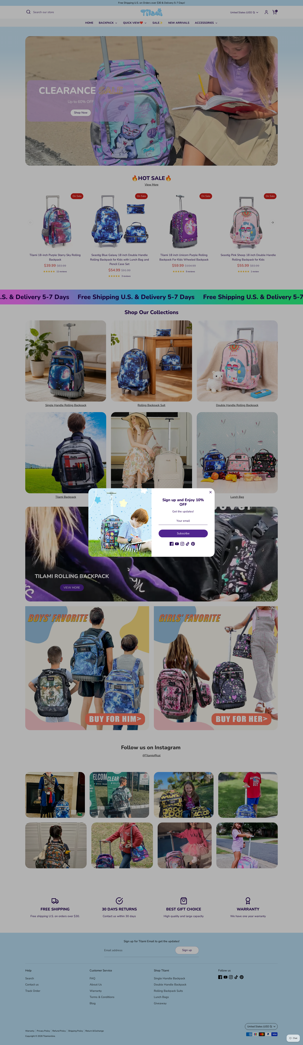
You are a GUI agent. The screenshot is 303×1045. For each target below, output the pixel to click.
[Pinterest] (193, 544)
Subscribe (183, 533)
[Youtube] (177, 544)
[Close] (210, 492)
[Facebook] (171, 544)
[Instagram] (182, 544)
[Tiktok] (188, 544)
